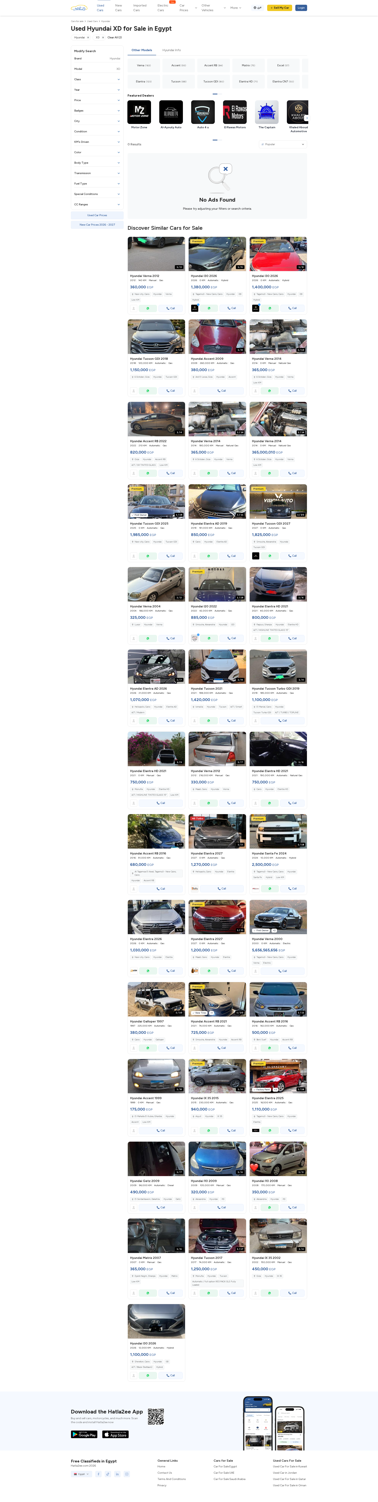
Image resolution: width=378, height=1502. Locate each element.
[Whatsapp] (148, 308)
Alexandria (200, 1199)
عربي (259, 7)
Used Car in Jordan (285, 1472)
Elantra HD (293, 624)
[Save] (180, 241)
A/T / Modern (138, 712)
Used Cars (100, 8)
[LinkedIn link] (117, 1474)
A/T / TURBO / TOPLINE (287, 712)
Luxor (137, 624)
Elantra (230, 871)
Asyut (198, 1116)
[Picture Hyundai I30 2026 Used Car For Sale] (156, 1321)
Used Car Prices (97, 215)
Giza (137, 459)
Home (161, 1466)
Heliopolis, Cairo (142, 707)
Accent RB (160, 459)
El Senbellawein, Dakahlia (147, 1199)
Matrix (174, 1276)
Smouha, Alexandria (205, 624)
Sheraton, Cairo (142, 1361)
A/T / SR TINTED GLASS (144, 465)
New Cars (118, 8)
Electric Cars (166, 7)
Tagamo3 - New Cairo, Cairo (270, 871)
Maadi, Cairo (201, 789)
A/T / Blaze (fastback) (142, 1367)
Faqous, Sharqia (264, 624)
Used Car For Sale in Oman (289, 1485)
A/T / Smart (236, 707)
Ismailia (199, 707)
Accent (232, 377)
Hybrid (195, 300)
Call (172, 308)
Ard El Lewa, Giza (203, 377)
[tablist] (217, 50)
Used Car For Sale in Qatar (289, 1479)
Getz (178, 1199)
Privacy (162, 1485)
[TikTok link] (108, 1474)
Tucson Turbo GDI (262, 712)
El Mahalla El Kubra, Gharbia (148, 1116)
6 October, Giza (142, 377)
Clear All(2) (114, 37)
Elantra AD (222, 542)
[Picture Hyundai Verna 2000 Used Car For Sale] (278, 917)
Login (301, 7)
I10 (223, 1199)
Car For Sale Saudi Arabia (230, 1479)
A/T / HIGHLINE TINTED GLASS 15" (270, 630)
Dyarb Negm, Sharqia (145, 1276)
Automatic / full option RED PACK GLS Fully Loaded (214, 1283)
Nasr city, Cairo (142, 294)
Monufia (139, 789)
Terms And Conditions (172, 1479)
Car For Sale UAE (224, 1472)
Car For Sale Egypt (225, 1466)
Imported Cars (139, 8)
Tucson (222, 707)
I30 (240, 294)
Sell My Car (281, 7)
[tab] (142, 50)
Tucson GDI (171, 377)
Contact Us (165, 1472)
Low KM (135, 300)
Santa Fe (257, 877)
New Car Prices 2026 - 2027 (97, 224)
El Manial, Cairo (264, 707)
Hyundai (157, 294)
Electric (267, 963)
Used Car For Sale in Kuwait (290, 1466)
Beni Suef (261, 1039)
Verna (168, 294)
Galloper (160, 1039)
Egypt (81, 1474)
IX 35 (219, 1116)
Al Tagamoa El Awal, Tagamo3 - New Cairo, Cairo (155, 873)
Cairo (197, 542)
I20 (232, 624)
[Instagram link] (127, 1474)
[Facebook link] (98, 1474)
